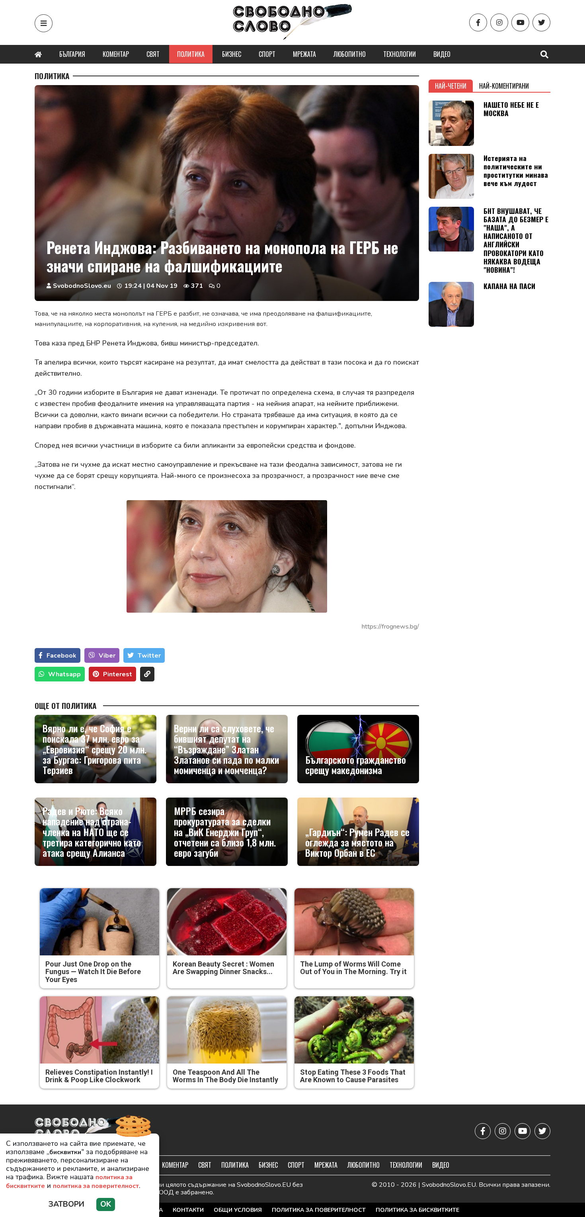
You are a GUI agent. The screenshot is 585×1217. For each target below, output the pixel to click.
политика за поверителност (96, 1186)
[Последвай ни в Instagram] (499, 22)
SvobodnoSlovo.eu (82, 285)
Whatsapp (64, 674)
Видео (441, 54)
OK (105, 1204)
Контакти (188, 1210)
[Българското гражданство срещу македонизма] (358, 749)
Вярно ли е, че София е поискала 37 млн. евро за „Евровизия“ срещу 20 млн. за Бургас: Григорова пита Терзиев (94, 749)
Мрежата (304, 54)
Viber (107, 655)
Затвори (66, 1204)
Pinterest (117, 674)
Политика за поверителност (319, 1210)
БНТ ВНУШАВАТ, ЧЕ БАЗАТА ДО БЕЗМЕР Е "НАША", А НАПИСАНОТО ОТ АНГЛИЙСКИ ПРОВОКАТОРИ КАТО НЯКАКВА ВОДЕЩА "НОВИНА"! (516, 240)
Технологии (399, 54)
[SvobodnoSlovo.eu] (81, 1130)
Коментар (116, 54)
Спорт (267, 54)
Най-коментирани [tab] (504, 86)
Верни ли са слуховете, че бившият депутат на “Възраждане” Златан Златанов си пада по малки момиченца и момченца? (226, 749)
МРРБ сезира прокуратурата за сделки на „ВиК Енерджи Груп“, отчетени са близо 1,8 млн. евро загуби (225, 832)
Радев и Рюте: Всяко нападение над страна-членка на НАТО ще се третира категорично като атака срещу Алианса (92, 832)
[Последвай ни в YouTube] (520, 22)
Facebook (61, 655)
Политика (191, 54)
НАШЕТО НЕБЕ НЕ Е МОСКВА (511, 108)
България (72, 54)
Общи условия (238, 1210)
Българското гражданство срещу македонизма (355, 764)
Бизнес (231, 54)
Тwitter (149, 655)
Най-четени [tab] (450, 86)
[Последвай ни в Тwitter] (541, 22)
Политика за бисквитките (417, 1210)
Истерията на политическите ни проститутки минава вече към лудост (516, 170)
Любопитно (349, 54)
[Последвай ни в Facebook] (478, 22)
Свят (153, 54)
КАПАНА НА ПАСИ (509, 286)
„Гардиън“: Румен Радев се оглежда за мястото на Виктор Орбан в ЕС (357, 842)
